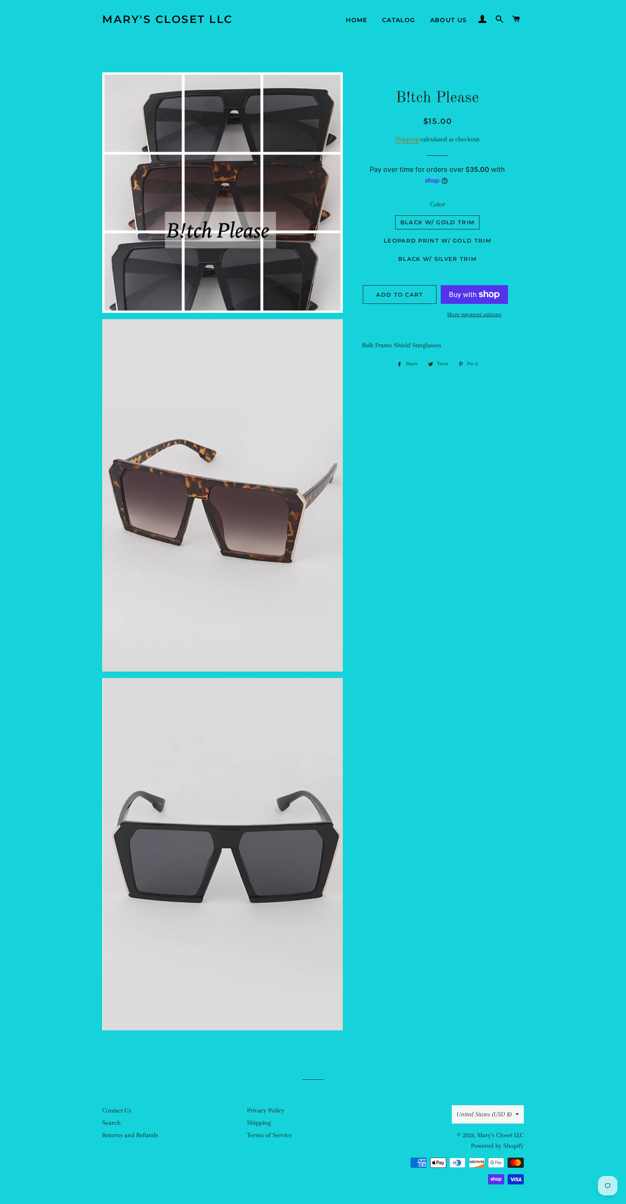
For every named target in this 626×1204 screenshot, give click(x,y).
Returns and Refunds (130, 1135)
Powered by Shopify (497, 1146)
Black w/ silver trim (437, 258)
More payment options (474, 314)
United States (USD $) (484, 1114)
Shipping (407, 139)
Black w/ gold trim (437, 222)
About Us (448, 20)
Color (437, 204)
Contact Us (116, 1110)
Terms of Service (269, 1135)
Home (357, 20)
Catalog (399, 20)
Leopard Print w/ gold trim (437, 240)
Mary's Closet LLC (167, 19)
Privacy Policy (265, 1110)
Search (111, 1123)
